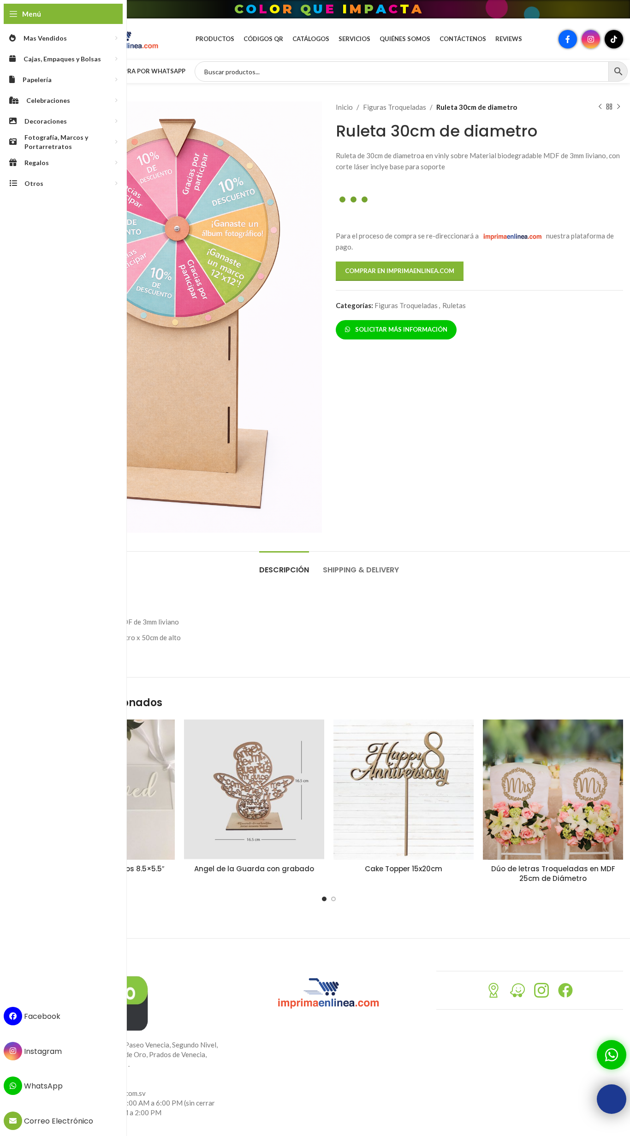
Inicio (344, 107)
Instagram (42, 1051)
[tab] (284, 565)
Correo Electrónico (57, 1121)
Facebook (41, 1016)
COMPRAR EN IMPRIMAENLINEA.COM (399, 270)
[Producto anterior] (600, 107)
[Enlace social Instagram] (591, 39)
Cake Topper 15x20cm (403, 869)
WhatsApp (42, 1086)
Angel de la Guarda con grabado (254, 869)
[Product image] (254, 790)
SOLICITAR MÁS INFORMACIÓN (399, 329)
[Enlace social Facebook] (568, 39)
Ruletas (454, 305)
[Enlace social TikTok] (614, 39)
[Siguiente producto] (618, 107)
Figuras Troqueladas (394, 107)
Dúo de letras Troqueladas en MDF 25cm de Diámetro (553, 873)
